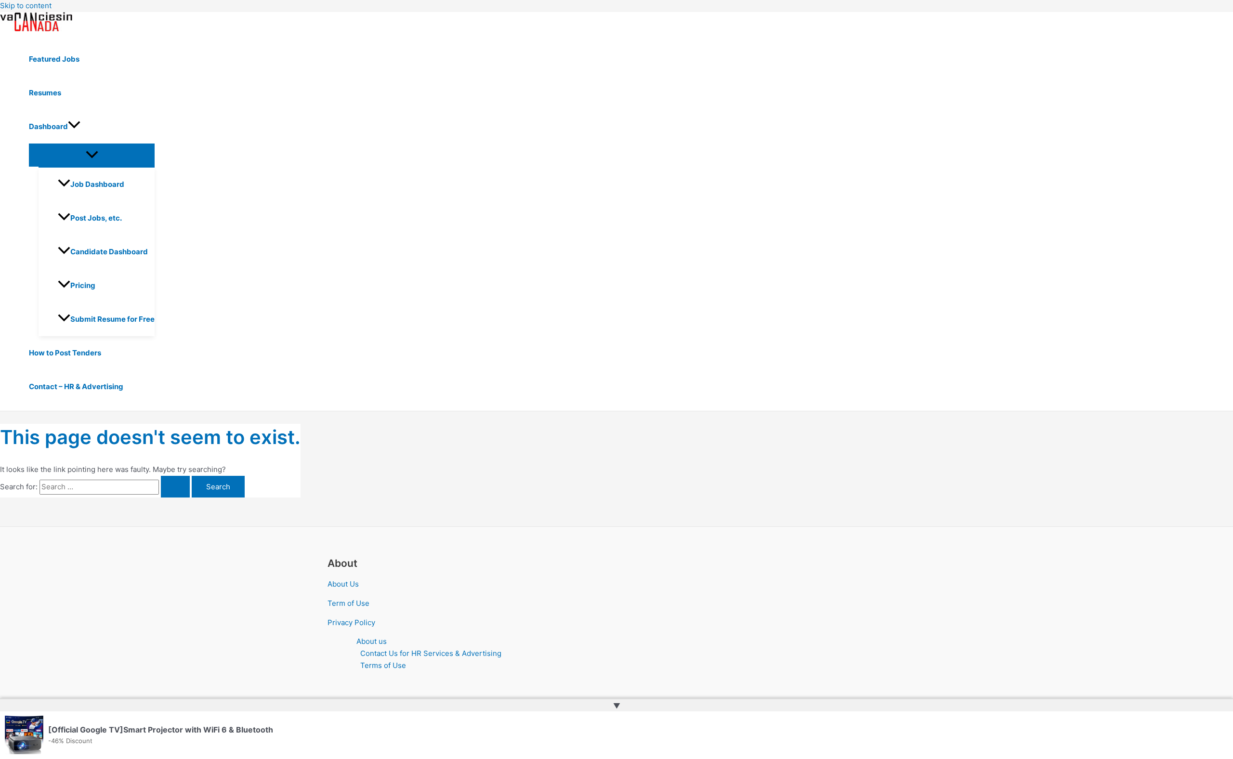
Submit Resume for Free (112, 319)
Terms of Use (383, 665)
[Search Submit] (175, 486)
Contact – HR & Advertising (76, 386)
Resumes (45, 92)
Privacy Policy (351, 622)
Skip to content (26, 5)
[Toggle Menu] (92, 155)
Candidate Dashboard (109, 251)
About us (371, 641)
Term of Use (348, 603)
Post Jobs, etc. (96, 217)
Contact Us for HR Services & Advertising (430, 653)
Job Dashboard (97, 184)
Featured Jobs (54, 59)
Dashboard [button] (48, 126)
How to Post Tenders (65, 352)
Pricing (82, 285)
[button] (74, 127)
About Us (343, 584)
